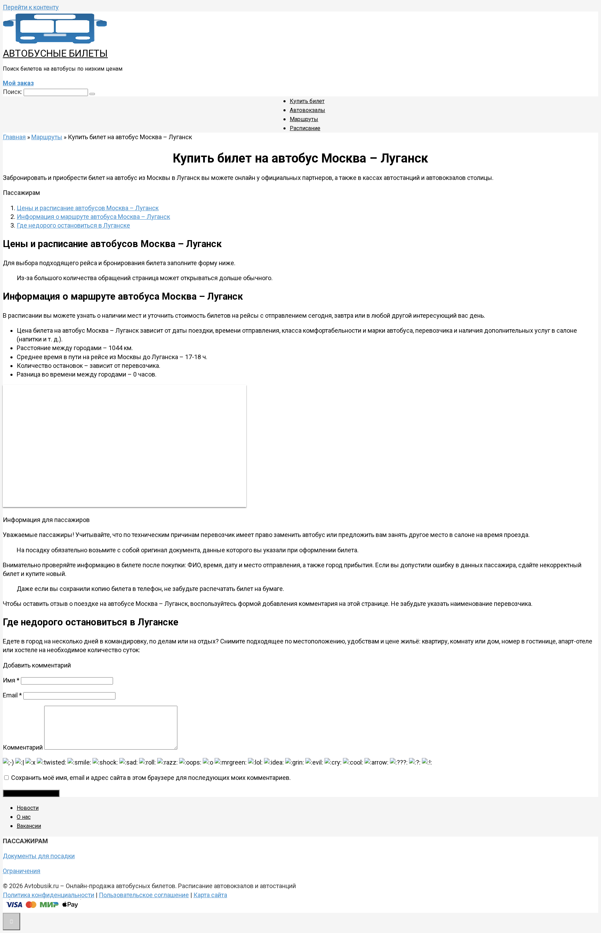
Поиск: (13, 91)
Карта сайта (210, 895)
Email (12, 695)
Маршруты (304, 119)
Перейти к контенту (31, 7)
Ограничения (21, 871)
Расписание (305, 128)
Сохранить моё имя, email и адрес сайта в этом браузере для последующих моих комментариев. (151, 777)
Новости (28, 808)
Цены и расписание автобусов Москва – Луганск (88, 208)
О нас (24, 817)
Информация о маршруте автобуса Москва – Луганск (93, 216)
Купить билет (307, 101)
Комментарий (23, 747)
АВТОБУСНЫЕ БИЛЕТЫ (55, 53)
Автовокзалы (307, 110)
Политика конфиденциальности (48, 895)
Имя (11, 680)
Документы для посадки (39, 856)
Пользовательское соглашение (144, 895)
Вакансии (29, 826)
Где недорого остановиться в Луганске (73, 225)
